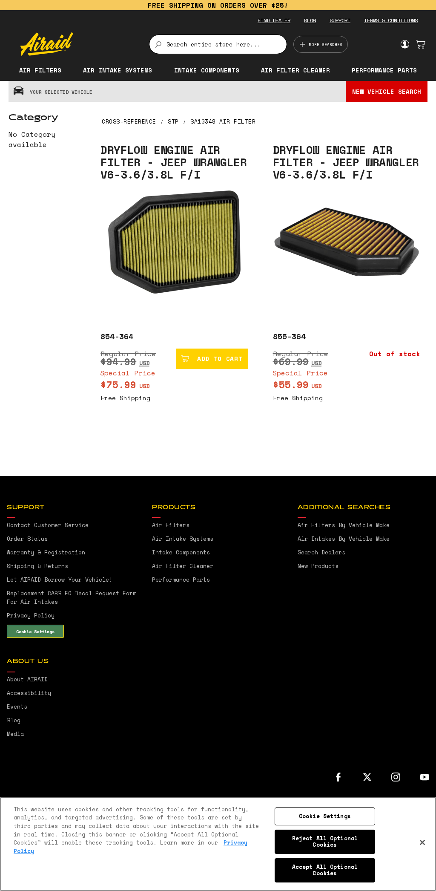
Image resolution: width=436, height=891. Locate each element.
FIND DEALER (274, 20)
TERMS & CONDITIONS (391, 20)
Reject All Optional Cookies (325, 841)
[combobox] (218, 44)
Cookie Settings (35, 631)
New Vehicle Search (386, 91)
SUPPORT (340, 20)
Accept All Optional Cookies (325, 870)
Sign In (405, 44)
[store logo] (80, 44)
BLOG (310, 20)
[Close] (422, 842)
